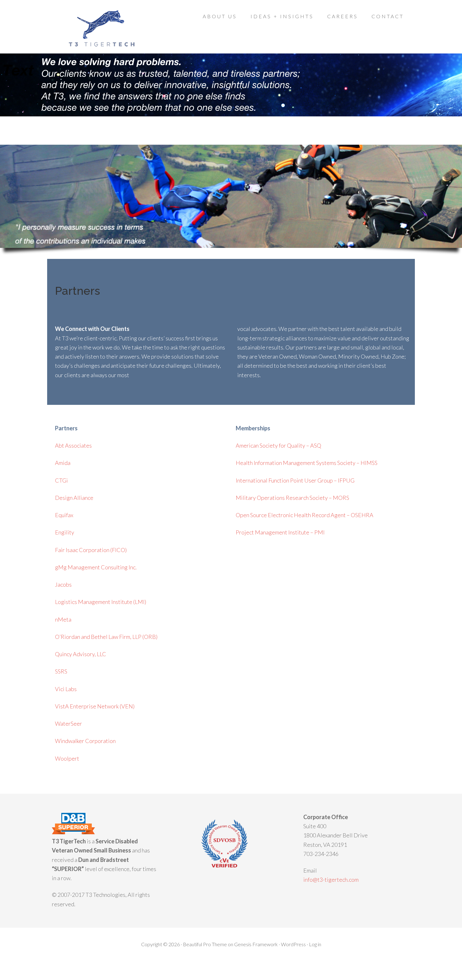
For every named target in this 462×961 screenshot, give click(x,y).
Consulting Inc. (96, 567)
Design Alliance (74, 497)
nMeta (63, 619)
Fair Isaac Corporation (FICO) (91, 549)
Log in (315, 944)
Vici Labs (66, 688)
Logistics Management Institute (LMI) (100, 601)
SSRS (61, 671)
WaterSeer (68, 723)
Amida (62, 462)
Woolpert (67, 758)
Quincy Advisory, (80, 654)
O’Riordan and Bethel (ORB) (106, 636)
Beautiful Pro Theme (205, 944)
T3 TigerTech (102, 28)
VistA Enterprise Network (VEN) (95, 706)
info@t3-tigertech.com (331, 879)
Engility (64, 532)
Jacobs (63, 584)
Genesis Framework (256, 944)
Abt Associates (73, 445)
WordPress (293, 944)
